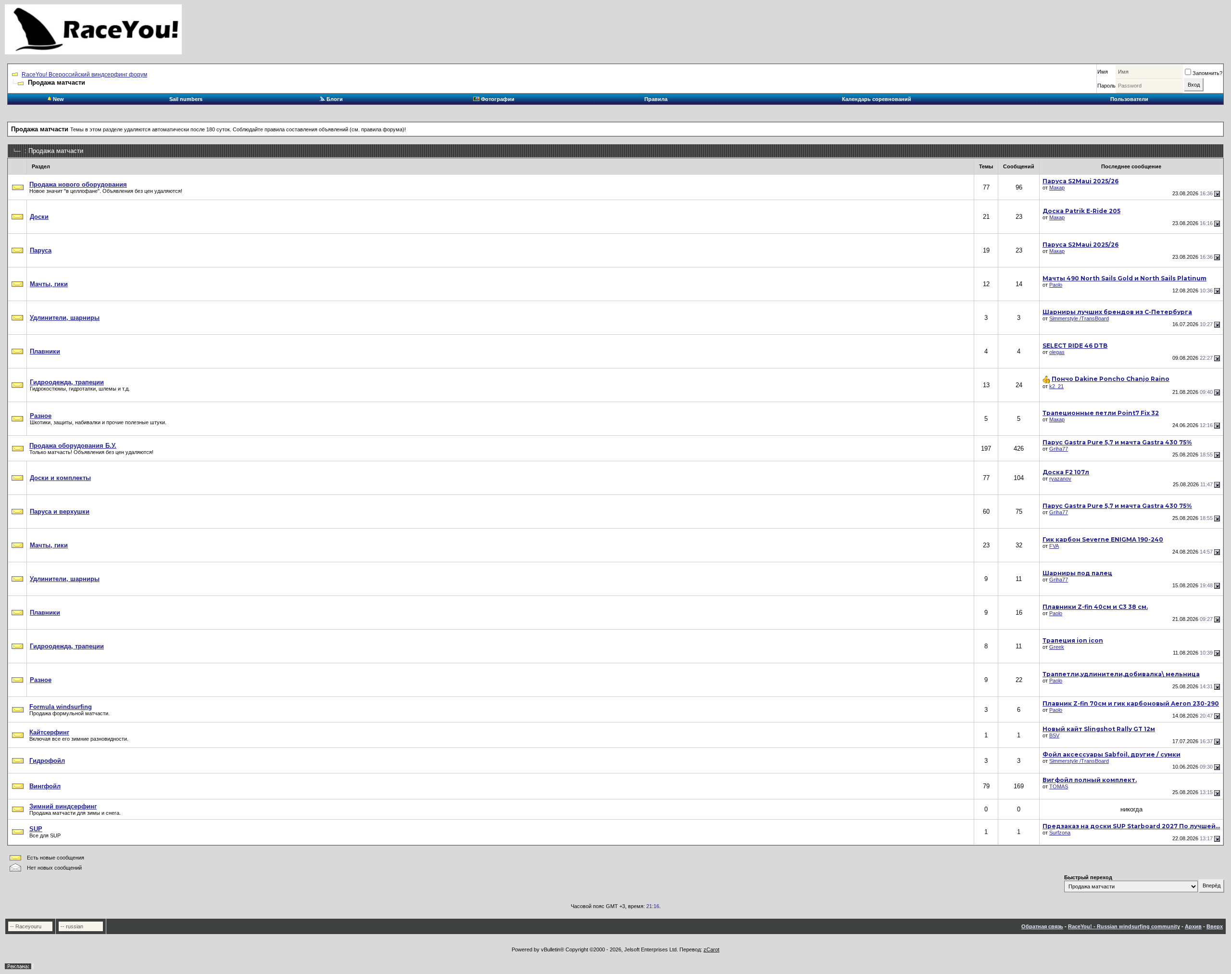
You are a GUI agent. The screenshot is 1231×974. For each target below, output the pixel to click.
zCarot (711, 949)
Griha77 (1058, 449)
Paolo (1055, 285)
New (57, 99)
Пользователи (1129, 99)
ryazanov (1060, 478)
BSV (1054, 735)
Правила (655, 99)
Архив (1193, 926)
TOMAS (1058, 786)
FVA (1054, 546)
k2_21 (1056, 386)
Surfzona (1059, 832)
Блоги (334, 99)
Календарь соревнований (876, 99)
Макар (1057, 187)
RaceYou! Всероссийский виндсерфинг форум (84, 74)
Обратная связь (1042, 926)
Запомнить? (1207, 73)
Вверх (1214, 926)
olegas (1057, 352)
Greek (1056, 647)
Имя (1102, 72)
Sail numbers (185, 99)
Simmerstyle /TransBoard (1079, 318)
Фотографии (497, 99)
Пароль (1106, 86)
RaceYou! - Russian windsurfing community (1124, 926)
